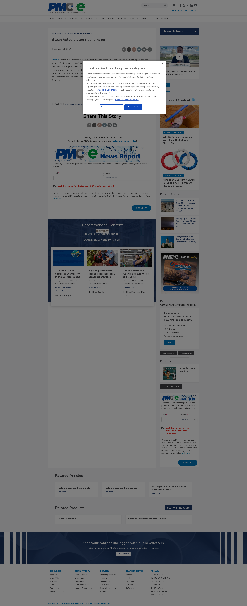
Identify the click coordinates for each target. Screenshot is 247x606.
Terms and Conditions (106, 89)
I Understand (133, 107)
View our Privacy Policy (127, 99)
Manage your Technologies (111, 107)
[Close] (162, 64)
